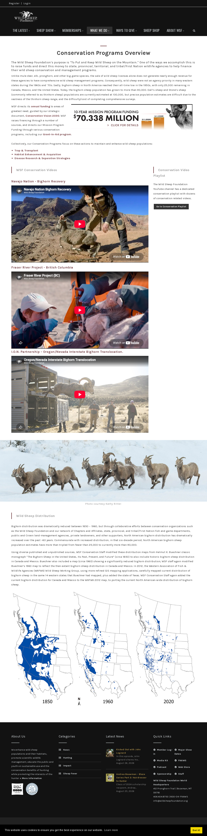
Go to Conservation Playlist (171, 206)
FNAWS (182, 760)
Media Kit (162, 760)
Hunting (67, 757)
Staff (181, 774)
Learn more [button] (111, 830)
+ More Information (31, 778)
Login (27, 3)
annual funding (40, 106)
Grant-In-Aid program (57, 134)
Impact (67, 765)
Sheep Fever (70, 773)
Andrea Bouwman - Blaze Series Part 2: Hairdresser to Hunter (131, 777)
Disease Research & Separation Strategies (42, 158)
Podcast (161, 767)
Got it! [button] (196, 830)
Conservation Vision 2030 (42, 115)
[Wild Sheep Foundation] (25, 15)
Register (14, 3)
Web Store (184, 767)
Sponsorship (164, 774)
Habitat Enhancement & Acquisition (38, 154)
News (66, 749)
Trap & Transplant (26, 150)
